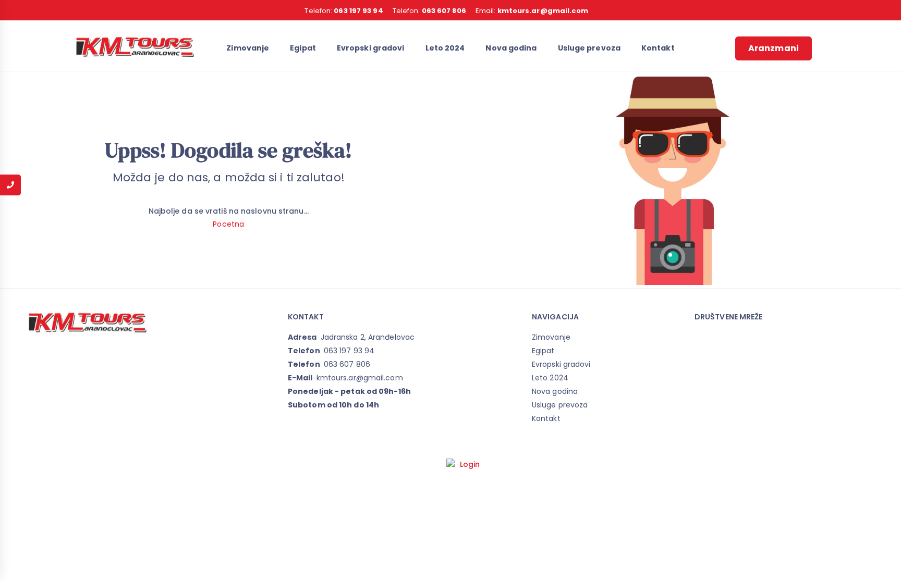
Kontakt (658, 48)
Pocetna (228, 224)
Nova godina (511, 48)
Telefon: (344, 11)
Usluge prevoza (589, 48)
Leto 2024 (445, 48)
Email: (532, 11)
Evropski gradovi (371, 48)
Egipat (303, 48)
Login (470, 464)
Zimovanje (247, 48)
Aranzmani (773, 48)
